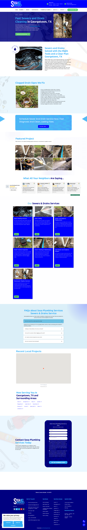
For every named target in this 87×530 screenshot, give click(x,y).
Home (16, 9)
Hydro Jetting (45, 515)
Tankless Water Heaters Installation (47, 509)
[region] (13, 521)
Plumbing (21, 9)
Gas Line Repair (46, 502)
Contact (62, 9)
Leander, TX (39, 401)
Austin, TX (19, 401)
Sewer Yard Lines (46, 506)
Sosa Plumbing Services (35, 26)
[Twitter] (17, 509)
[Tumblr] (24, 509)
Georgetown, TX (26, 401)
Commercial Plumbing (46, 9)
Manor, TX (39, 406)
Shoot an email (69, 3)
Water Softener (46, 513)
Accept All (13, 525)
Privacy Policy (55, 458)
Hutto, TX (33, 401)
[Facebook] (14, 509)
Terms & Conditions (60, 458)
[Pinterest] (21, 509)
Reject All (18, 522)
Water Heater (35, 9)
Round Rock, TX (36, 404)
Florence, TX (19, 406)
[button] (80, 188)
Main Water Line (46, 504)
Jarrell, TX (26, 406)
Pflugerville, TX (20, 404)
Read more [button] (24, 192)
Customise (8, 522)
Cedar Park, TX (28, 404)
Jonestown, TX (20, 408)
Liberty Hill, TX (33, 406)
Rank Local (45, 386)
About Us (55, 9)
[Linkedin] (19, 509)
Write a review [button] (13, 190)
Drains (27, 9)
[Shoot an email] (65, 4)
